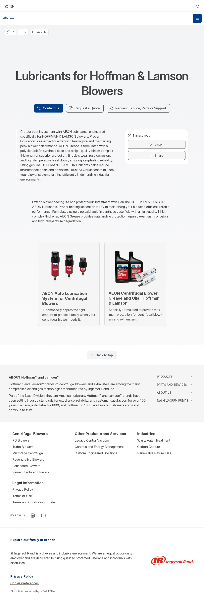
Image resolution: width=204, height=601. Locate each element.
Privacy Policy (22, 489)
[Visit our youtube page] (43, 515)
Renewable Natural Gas (154, 453)
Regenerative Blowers (28, 459)
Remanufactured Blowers (30, 472)
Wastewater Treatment (153, 440)
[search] (197, 6)
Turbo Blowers (22, 447)
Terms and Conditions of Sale (33, 502)
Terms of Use (22, 496)
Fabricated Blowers (26, 466)
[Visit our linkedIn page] (32, 515)
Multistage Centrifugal (27, 453)
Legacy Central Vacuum (92, 440)
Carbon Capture (148, 447)
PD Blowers (20, 440)
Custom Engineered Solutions (96, 453)
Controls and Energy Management (99, 447)
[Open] (197, 18)
